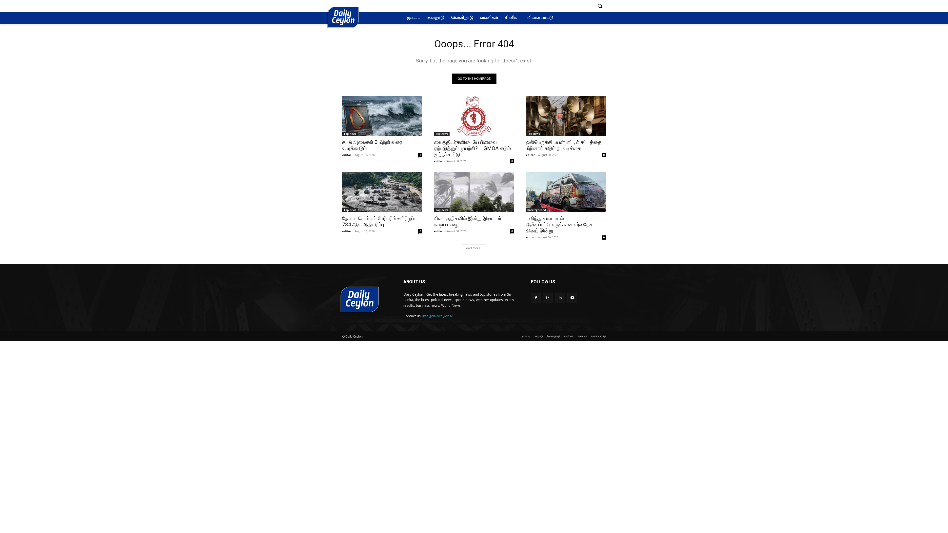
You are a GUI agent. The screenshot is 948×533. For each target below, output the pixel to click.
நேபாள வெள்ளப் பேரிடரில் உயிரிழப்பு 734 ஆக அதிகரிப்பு (379, 221)
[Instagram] (548, 298)
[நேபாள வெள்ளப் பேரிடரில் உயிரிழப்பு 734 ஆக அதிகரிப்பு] (382, 192)
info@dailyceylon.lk (437, 316)
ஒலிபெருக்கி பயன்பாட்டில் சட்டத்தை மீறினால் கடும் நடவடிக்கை (564, 145)
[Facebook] (536, 298)
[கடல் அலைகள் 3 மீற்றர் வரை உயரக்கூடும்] (382, 116)
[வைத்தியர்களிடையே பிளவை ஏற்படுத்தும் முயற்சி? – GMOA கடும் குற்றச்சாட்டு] (474, 116)
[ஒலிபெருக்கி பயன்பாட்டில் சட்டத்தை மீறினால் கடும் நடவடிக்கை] (566, 116)
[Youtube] (572, 298)
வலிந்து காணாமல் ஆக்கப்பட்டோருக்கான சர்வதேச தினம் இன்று (559, 224)
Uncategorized (536, 210)
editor (346, 155)
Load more (472, 248)
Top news (350, 133)
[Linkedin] (560, 298)
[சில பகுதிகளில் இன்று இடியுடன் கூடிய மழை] (474, 192)
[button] (600, 6)
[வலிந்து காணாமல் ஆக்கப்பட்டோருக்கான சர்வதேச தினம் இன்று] (566, 192)
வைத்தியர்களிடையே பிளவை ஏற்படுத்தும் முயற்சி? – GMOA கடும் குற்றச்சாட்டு (472, 148)
